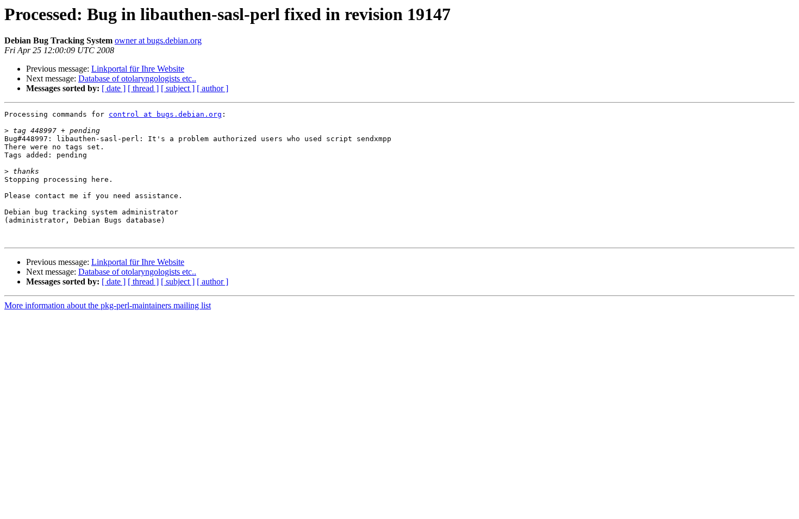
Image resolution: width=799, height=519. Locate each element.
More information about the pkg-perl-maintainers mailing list (107, 305)
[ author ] (212, 88)
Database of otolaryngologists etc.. (137, 78)
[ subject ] (178, 88)
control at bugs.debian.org (165, 114)
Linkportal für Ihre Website (137, 68)
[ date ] (114, 88)
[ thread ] (143, 88)
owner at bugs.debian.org (158, 40)
